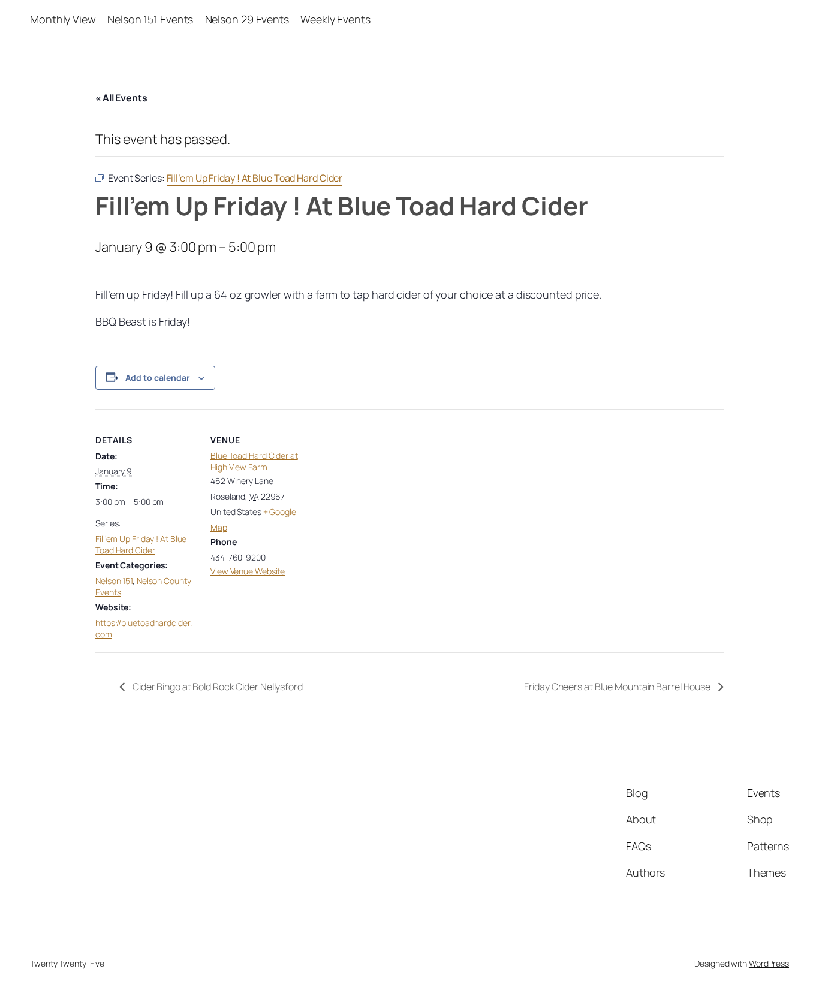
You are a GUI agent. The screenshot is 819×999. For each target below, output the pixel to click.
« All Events (121, 97)
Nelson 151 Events (150, 19)
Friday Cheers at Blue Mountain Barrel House (618, 686)
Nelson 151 (114, 580)
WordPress (769, 963)
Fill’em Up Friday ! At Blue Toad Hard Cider (140, 544)
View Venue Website (247, 571)
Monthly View (63, 19)
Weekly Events (335, 19)
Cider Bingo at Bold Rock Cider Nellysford (217, 686)
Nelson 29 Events (247, 19)
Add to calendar (157, 377)
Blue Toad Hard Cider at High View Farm (254, 461)
